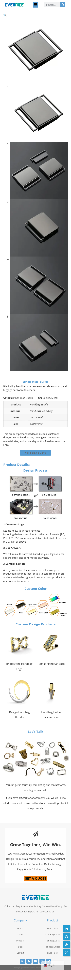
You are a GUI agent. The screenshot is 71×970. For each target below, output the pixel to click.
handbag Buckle (24, 397)
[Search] (62, 4)
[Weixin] (29, 961)
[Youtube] (35, 961)
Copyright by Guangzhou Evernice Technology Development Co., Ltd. (35, 968)
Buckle (46, 397)
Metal (54, 397)
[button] (35, 5)
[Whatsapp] (22, 961)
